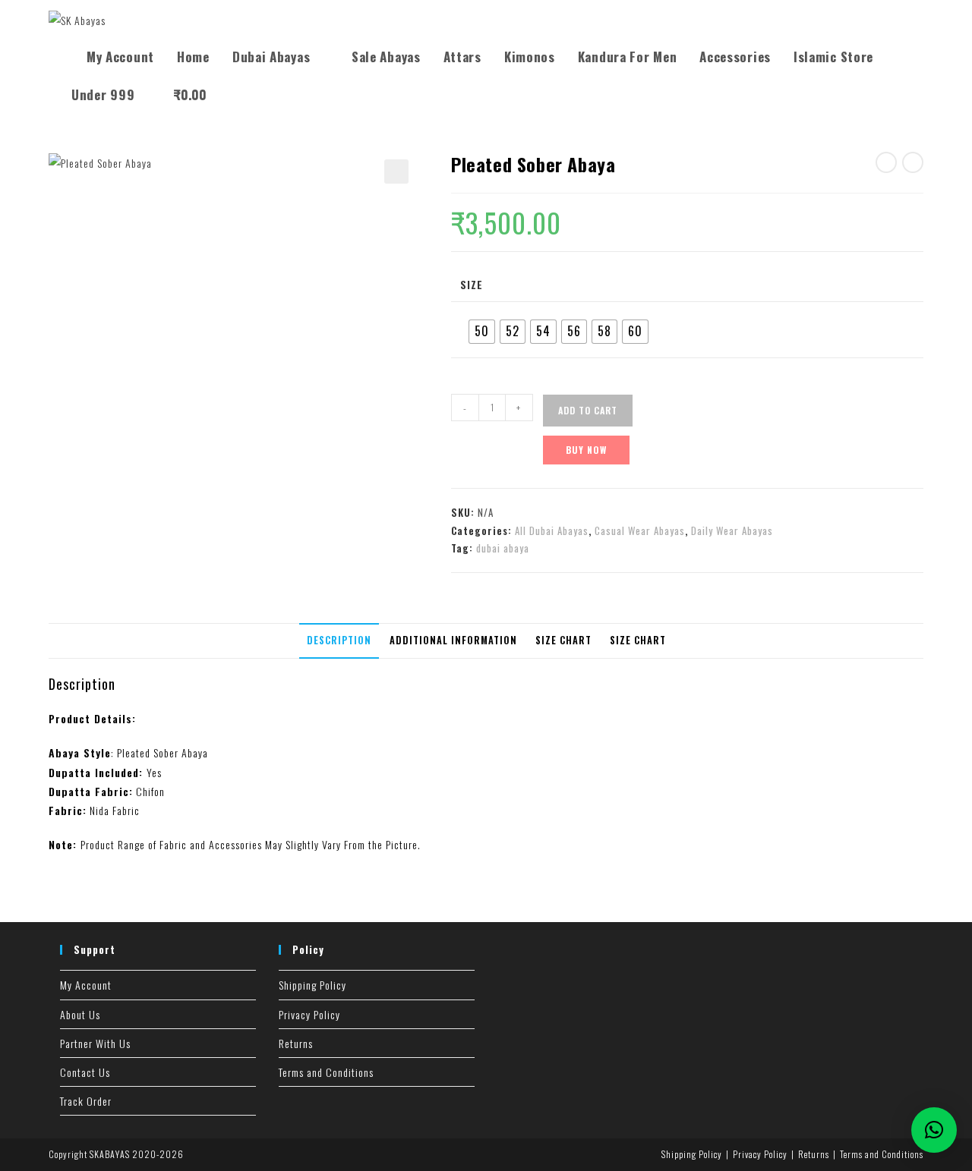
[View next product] (912, 162)
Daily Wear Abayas (732, 530)
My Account (86, 985)
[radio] (481, 331)
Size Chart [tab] (563, 640)
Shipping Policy (312, 985)
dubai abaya (502, 548)
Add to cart (587, 410)
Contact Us (85, 1072)
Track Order (86, 1101)
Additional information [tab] (453, 640)
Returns (296, 1043)
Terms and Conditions (326, 1072)
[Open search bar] (67, 44)
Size (471, 284)
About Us (80, 1014)
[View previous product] (886, 162)
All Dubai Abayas (552, 530)
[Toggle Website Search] (234, 95)
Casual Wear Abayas (640, 530)
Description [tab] (339, 640)
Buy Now (586, 449)
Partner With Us (95, 1043)
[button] (396, 171)
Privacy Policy (309, 1014)
